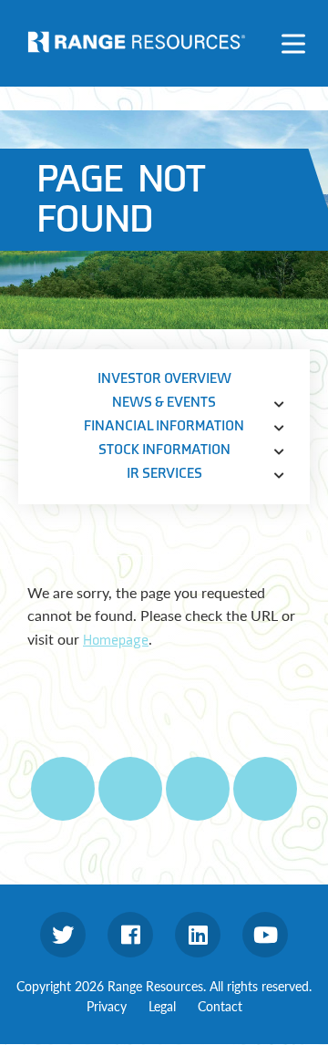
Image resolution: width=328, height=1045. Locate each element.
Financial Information (164, 426)
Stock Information (164, 450)
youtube (265, 934)
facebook (130, 934)
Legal (162, 1006)
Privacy (107, 1006)
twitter (63, 934)
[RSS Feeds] (130, 789)
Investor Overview (164, 379)
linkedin (197, 934)
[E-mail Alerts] (198, 789)
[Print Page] (63, 789)
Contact (220, 1006)
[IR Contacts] (265, 789)
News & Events (164, 402)
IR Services (164, 473)
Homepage (116, 640)
